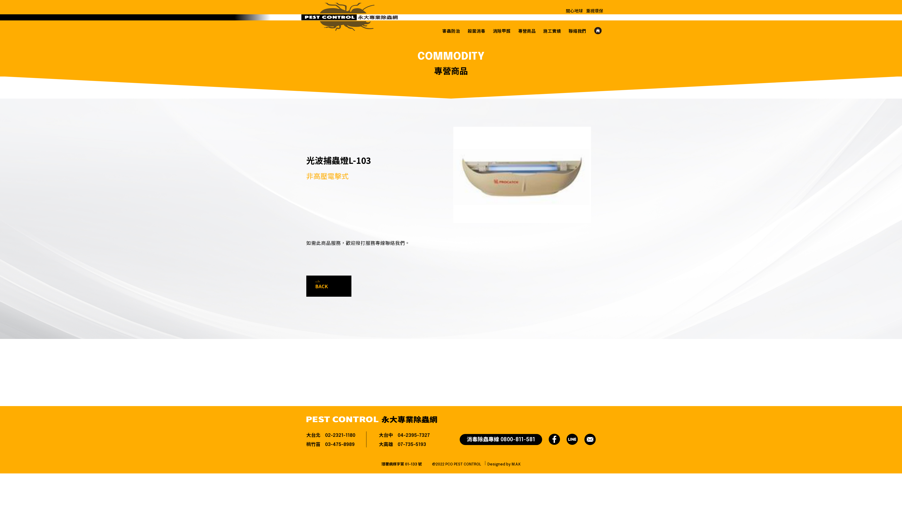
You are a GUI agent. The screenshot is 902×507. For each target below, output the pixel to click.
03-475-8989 (340, 444)
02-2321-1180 (340, 435)
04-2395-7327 (414, 435)
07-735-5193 (412, 444)
